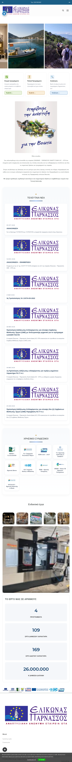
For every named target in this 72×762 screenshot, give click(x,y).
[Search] (63, 10)
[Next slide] (69, 2)
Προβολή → (9, 93)
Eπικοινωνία (6, 742)
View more (56, 756)
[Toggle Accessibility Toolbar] (4, 13)
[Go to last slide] (3, 2)
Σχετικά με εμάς (7, 739)
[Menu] (67, 10)
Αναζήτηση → (56, 93)
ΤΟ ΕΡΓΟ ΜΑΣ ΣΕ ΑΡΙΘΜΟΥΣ (20, 599)
